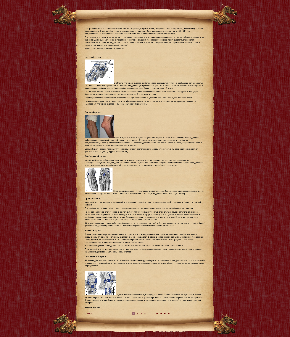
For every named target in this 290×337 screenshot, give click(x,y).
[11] (169, 313)
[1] (157, 313)
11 (152, 313)
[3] (165, 313)
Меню (89, 313)
